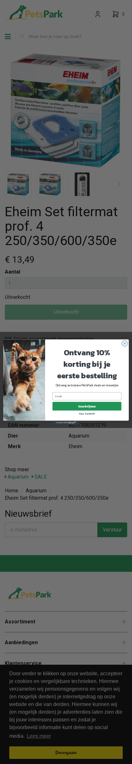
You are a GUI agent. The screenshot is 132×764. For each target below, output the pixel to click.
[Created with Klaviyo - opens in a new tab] (66, 422)
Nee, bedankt (87, 413)
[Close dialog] (125, 344)
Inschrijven (86, 406)
